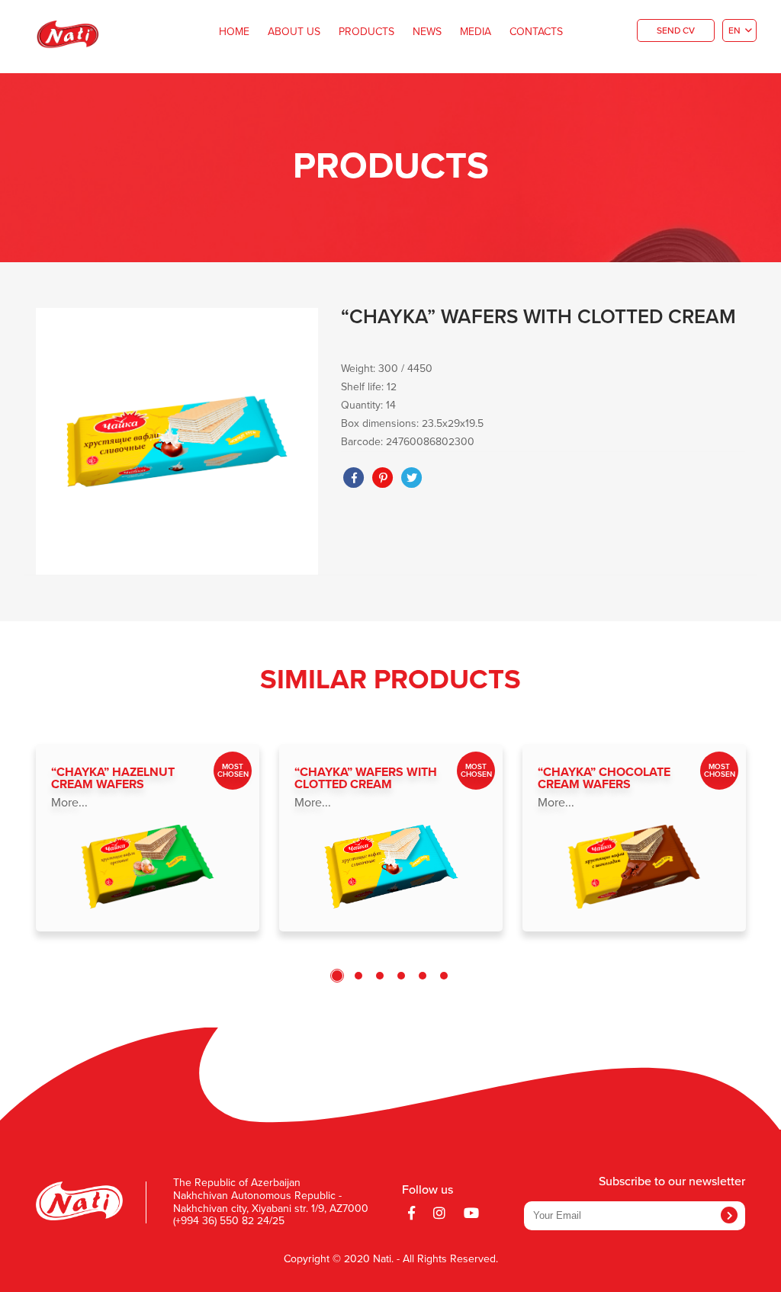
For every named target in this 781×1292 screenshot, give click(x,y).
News (427, 32)
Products (366, 32)
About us (294, 32)
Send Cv (676, 31)
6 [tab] (444, 975)
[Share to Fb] (354, 478)
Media (475, 32)
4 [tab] (401, 975)
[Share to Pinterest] (383, 478)
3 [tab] (380, 975)
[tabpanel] (147, 837)
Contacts (536, 32)
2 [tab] (358, 975)
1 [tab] (337, 975)
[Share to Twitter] (412, 478)
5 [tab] (422, 975)
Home (234, 32)
